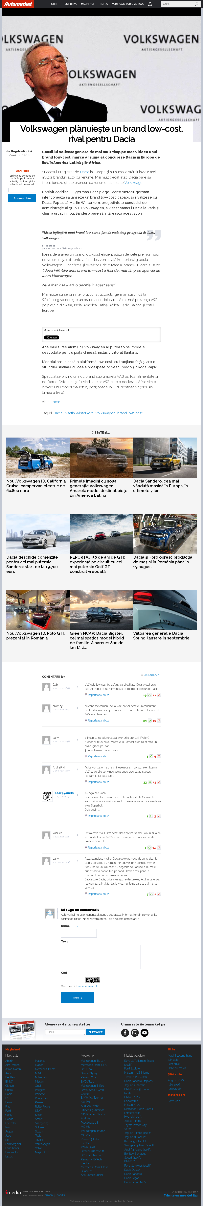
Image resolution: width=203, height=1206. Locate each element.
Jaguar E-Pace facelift (137, 1132)
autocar (54, 402)
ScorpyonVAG (64, 793)
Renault (39, 1102)
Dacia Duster (132, 1169)
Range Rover (43, 1098)
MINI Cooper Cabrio (92, 1114)
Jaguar (9, 1131)
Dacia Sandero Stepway (138, 1081)
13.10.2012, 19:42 (64, 796)
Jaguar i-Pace (132, 1120)
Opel (38, 1085)
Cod (64, 972)
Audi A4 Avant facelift (137, 1149)
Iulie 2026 (174, 1084)
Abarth (9, 1060)
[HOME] (18, 4)
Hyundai (10, 1123)
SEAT (38, 1110)
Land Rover (12, 1148)
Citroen (9, 1085)
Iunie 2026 (174, 1088)
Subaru (39, 1127)
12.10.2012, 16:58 (62, 688)
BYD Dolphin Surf (92, 1155)
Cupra (9, 1089)
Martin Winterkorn (79, 413)
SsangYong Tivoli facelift (139, 1145)
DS (7, 1098)
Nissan (39, 1081)
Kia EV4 (85, 1101)
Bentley (10, 1077)
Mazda (39, 1064)
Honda (9, 1119)
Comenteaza (151, 675)
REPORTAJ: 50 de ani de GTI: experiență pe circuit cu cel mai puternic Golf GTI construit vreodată (97, 564)
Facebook (125, 1033)
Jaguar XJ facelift (134, 1085)
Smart (38, 1119)
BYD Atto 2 (87, 1081)
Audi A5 (85, 1118)
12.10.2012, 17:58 (62, 741)
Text (64, 941)
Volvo (38, 1148)
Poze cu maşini (177, 1068)
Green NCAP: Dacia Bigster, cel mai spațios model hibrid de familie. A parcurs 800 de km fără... (97, 640)
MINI (38, 1073)
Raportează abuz (98, 695)
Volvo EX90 (88, 1147)
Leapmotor (11, 1152)
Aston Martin (13, 1069)
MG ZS (85, 1135)
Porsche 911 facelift (92, 1151)
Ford (8, 1110)
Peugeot (40, 1089)
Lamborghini (13, 1144)
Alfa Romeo (12, 1064)
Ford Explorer (132, 1068)
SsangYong (42, 1123)
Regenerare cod (87, 986)
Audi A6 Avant (90, 1106)
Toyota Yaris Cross (135, 1076)
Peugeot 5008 (89, 1122)
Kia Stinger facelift (135, 1141)
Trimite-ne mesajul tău (181, 1195)
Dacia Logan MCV (135, 1182)
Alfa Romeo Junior (92, 1174)
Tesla (38, 1135)
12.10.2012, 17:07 (62, 709)
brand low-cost (130, 413)
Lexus (9, 1156)
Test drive (174, 1064)
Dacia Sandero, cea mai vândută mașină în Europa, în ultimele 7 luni (160, 486)
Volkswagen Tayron (93, 1130)
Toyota (39, 1139)
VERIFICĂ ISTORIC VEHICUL (128, 4)
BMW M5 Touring (92, 1097)
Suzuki (39, 1131)
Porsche (40, 1094)
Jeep (8, 1135)
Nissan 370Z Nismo (136, 1072)
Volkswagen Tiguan (93, 1060)
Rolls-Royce (42, 1106)
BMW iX (129, 1161)
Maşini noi (12, 1049)
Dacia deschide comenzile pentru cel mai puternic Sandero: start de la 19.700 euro (32, 564)
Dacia (84, 172)
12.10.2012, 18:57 (62, 771)
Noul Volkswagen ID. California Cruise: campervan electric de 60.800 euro (36, 486)
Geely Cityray (89, 1073)
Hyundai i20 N (133, 1116)
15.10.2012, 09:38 (62, 862)
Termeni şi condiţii (54, 1195)
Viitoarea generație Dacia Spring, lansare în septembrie (161, 635)
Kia (7, 1139)
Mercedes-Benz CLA (93, 1064)
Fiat (7, 1106)
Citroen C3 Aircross (92, 1110)
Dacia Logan (131, 1178)
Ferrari (9, 1102)
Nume (65, 926)
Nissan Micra (132, 1104)
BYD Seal (87, 1069)
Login (150, 4)
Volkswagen (134, 183)
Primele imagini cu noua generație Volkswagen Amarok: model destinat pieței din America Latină (99, 488)
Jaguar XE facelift (135, 1137)
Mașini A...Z (42, 1152)
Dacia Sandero (133, 1173)
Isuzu (8, 1127)
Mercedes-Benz (45, 1069)
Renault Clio (88, 1077)
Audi (8, 1073)
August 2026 (176, 1080)
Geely (8, 1114)
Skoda (38, 1114)
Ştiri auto (173, 1059)
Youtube (144, 1033)
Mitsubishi (41, 1077)
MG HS (85, 1126)
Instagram (135, 1033)
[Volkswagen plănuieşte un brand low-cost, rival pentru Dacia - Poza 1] (101, 79)
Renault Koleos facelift (137, 1165)
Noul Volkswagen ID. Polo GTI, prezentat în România (35, 635)
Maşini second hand (180, 1055)
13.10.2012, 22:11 (62, 836)
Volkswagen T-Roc (92, 1085)
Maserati (40, 1060)
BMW (9, 1081)
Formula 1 (174, 1101)
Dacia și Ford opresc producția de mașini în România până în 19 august (162, 562)
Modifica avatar (49, 913)
